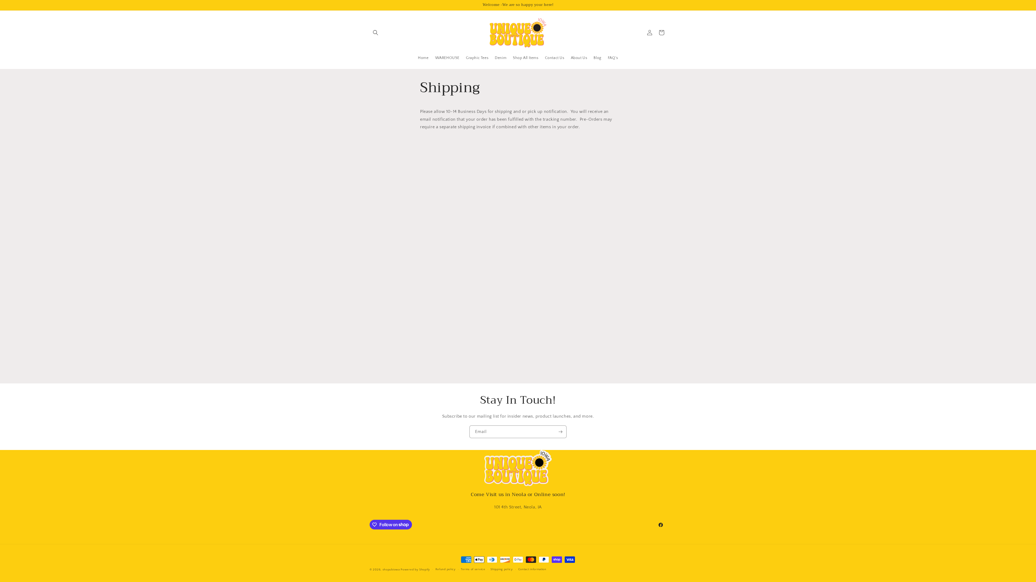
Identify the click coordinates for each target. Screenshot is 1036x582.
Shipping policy (501, 569)
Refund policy (445, 569)
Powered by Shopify (415, 569)
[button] (375, 33)
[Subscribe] (560, 431)
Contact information (532, 569)
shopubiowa (391, 569)
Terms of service (473, 569)
